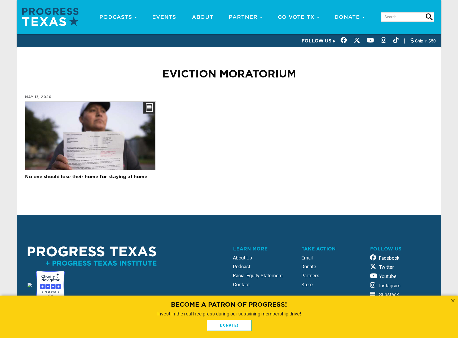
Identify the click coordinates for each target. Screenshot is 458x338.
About (202, 17)
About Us (242, 258)
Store (307, 284)
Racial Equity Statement (258, 275)
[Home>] (50, 16)
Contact (241, 284)
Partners (310, 275)
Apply (429, 17)
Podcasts (116, 17)
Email (307, 258)
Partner (244, 17)
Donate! (229, 325)
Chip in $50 (425, 41)
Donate (348, 17)
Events (164, 17)
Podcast (241, 266)
